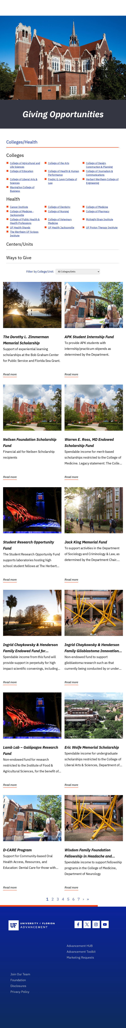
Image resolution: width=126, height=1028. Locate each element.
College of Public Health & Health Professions (25, 221)
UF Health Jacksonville (61, 227)
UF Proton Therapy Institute (102, 227)
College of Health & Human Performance (63, 173)
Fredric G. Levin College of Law (62, 181)
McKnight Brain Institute (99, 219)
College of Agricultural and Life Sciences (25, 165)
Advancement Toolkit (81, 951)
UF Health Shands (20, 227)
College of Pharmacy (97, 211)
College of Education (21, 171)
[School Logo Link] (34, 925)
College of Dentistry (59, 206)
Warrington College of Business (22, 189)
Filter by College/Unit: (40, 271)
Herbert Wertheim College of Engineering (102, 181)
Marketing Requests (80, 957)
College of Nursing (58, 211)
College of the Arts (58, 163)
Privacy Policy (19, 992)
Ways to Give (18, 257)
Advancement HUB (80, 946)
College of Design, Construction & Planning (99, 165)
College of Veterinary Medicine (60, 221)
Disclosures (18, 986)
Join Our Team (20, 974)
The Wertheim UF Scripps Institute (24, 233)
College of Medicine (97, 206)
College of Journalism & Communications (99, 173)
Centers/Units (19, 244)
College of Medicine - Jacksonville (21, 213)
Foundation (18, 980)
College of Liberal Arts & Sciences (23, 181)
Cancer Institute (19, 206)
